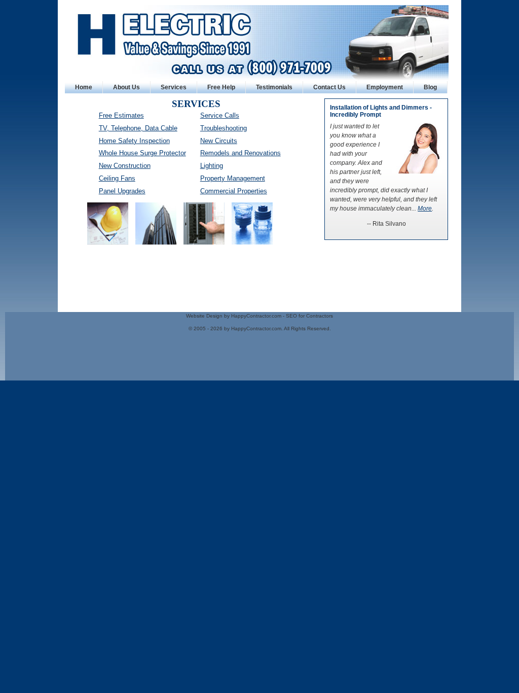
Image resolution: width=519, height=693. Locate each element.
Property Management (232, 178)
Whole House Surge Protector (142, 153)
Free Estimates (121, 115)
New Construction (125, 165)
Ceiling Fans (117, 178)
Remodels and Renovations (240, 153)
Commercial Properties (233, 191)
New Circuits (218, 141)
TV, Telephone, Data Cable (138, 128)
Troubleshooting (223, 128)
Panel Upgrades (122, 191)
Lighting (211, 165)
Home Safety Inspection (134, 141)
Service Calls (219, 115)
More (425, 208)
